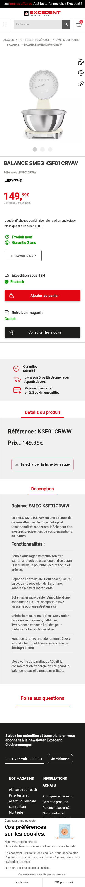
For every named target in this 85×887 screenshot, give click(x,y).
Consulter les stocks (44, 332)
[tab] (42, 412)
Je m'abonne (60, 759)
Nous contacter (54, 813)
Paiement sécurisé (56, 807)
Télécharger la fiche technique (45, 464)
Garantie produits (55, 802)
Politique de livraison (58, 796)
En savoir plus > (23, 255)
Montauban (17, 812)
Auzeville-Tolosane (23, 801)
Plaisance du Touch (23, 790)
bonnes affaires (20, 3)
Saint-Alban (17, 807)
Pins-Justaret (19, 795)
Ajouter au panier (44, 295)
